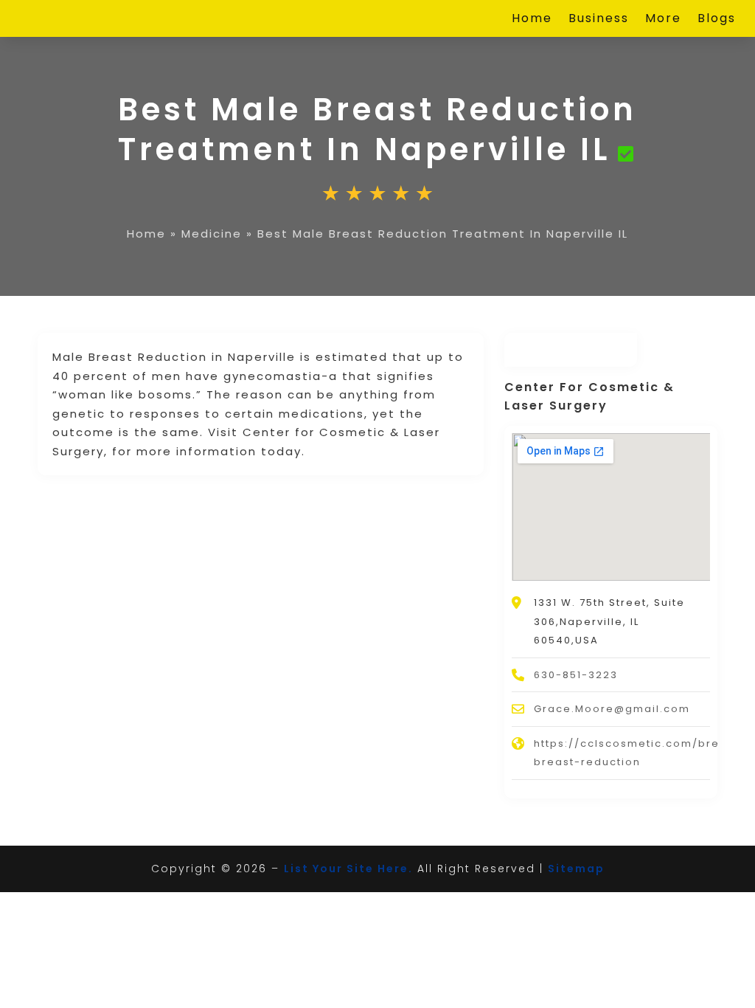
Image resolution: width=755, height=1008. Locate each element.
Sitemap (576, 868)
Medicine (211, 233)
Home (532, 20)
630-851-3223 (576, 675)
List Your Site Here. (348, 868)
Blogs (716, 20)
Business (598, 20)
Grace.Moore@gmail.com (612, 709)
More (663, 20)
